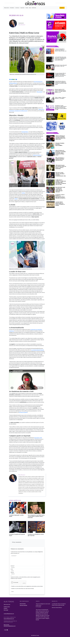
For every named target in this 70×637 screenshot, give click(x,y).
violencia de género (37, 155)
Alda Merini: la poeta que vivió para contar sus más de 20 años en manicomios (60, 167)
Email (12, 569)
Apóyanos (62, 7)
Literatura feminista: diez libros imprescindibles (59, 144)
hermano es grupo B (23, 412)
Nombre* (12, 565)
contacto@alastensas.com (9, 613)
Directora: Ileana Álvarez (57, 607)
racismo (23, 192)
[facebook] (4, 630)
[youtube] (7, 630)
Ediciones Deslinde (23, 605)
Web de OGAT (6, 624)
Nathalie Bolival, (25, 131)
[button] (44, 173)
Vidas (30, 7)
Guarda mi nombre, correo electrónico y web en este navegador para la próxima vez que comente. (25, 577)
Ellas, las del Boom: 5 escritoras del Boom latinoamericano (59, 159)
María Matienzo (21, 24)
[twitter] (6, 630)
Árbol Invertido (23, 603)
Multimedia (34, 7)
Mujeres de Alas (16, 15)
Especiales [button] (22, 7)
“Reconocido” (39, 91)
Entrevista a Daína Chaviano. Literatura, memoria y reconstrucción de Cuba (60, 174)
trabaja (16, 198)
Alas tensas (9, 602)
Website (12, 572)
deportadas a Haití (38, 437)
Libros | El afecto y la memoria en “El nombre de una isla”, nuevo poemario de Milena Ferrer (60, 153)
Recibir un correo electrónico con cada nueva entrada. (23, 588)
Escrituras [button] (17, 7)
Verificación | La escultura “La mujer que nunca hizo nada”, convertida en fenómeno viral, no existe (60, 182)
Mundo (27, 7)
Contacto (5, 608)
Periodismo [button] (12, 7)
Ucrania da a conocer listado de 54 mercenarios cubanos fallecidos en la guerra (60, 196)
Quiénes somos (7, 606)
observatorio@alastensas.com (9, 626)
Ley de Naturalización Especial (37, 350)
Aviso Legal (6, 610)
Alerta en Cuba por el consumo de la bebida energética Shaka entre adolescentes (60, 137)
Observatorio (6, 7)
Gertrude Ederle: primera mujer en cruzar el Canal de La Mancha (60, 204)
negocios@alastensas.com (9, 618)
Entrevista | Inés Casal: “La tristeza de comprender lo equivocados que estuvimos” (60, 189)
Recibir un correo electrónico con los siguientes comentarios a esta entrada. (27, 586)
